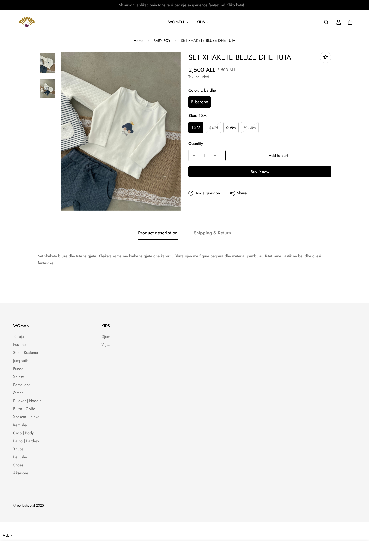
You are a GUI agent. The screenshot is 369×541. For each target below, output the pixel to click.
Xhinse (18, 377)
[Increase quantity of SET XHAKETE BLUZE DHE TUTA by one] (214, 155)
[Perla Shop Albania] (27, 22)
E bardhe (199, 102)
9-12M (250, 127)
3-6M (213, 127)
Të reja (18, 336)
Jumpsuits (20, 361)
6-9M (231, 127)
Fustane (19, 344)
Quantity (195, 143)
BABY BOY (162, 40)
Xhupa (18, 449)
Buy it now (260, 172)
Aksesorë (20, 473)
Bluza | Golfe (24, 409)
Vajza (105, 344)
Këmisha (20, 425)
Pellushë (20, 457)
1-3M (195, 127)
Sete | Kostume (25, 352)
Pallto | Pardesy (26, 441)
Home (138, 40)
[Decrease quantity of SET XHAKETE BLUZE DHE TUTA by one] (194, 155)
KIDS (200, 22)
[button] (349, 22)
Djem (105, 336)
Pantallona (22, 385)
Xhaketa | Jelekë (26, 417)
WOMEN (176, 22)
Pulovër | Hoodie (27, 401)
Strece (18, 393)
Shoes (18, 465)
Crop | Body (23, 433)
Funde (18, 369)
